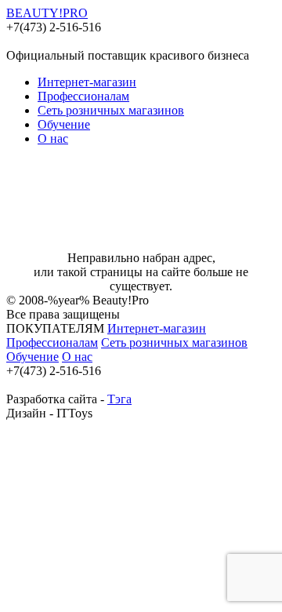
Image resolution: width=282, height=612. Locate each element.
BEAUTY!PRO (47, 13)
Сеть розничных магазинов (111, 110)
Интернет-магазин (87, 82)
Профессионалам (83, 96)
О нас (53, 138)
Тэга (119, 399)
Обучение (64, 124)
